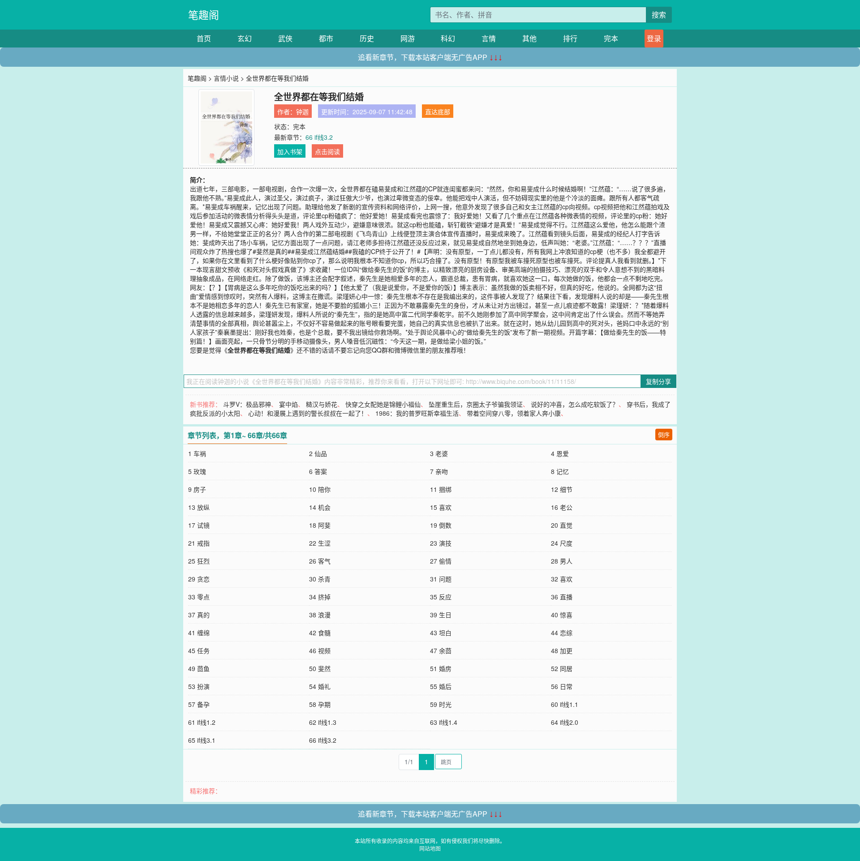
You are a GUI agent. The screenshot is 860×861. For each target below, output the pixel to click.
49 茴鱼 (199, 668)
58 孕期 (320, 704)
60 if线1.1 (564, 704)
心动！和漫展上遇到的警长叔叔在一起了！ (307, 413)
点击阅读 (327, 151)
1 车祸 (197, 453)
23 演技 (441, 542)
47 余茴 (441, 650)
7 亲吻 (439, 471)
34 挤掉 (320, 596)
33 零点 (199, 596)
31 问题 (441, 578)
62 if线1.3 (322, 722)
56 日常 (561, 686)
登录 (654, 38)
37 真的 (199, 614)
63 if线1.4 (443, 722)
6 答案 (318, 471)
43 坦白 (441, 632)
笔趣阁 (203, 14)
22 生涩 (320, 542)
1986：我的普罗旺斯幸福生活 (417, 413)
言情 (489, 38)
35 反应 (441, 596)
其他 (529, 38)
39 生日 (441, 614)
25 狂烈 (199, 560)
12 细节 (561, 489)
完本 (611, 38)
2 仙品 (318, 453)
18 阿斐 (320, 525)
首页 (204, 38)
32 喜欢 (561, 578)
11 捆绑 (441, 489)
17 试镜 (199, 525)
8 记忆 (560, 471)
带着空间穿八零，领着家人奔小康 (514, 413)
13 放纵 (199, 507)
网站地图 (430, 848)
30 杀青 (320, 578)
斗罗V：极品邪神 (247, 404)
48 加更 (561, 650)
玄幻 (244, 38)
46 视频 (320, 650)
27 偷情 (441, 560)
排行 (570, 38)
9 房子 (197, 489)
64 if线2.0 (564, 722)
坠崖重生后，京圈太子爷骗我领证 (476, 404)
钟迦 (302, 111)
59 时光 (441, 704)
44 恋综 (561, 632)
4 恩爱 (560, 453)
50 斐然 (320, 668)
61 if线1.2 (201, 722)
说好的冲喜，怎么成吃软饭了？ (575, 404)
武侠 (285, 38)
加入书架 (289, 151)
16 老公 (561, 507)
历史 (367, 38)
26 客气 (320, 560)
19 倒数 (441, 525)
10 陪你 (320, 489)
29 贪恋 (199, 578)
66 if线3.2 (319, 137)
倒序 (664, 434)
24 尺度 (561, 542)
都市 (326, 38)
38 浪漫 (320, 614)
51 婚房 (441, 668)
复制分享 (658, 381)
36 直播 (561, 596)
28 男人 (561, 560)
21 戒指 (199, 542)
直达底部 (437, 111)
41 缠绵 (199, 632)
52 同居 (561, 668)
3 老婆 (439, 453)
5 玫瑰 (197, 471)
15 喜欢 (441, 507)
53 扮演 (199, 686)
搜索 (659, 14)
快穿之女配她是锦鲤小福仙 (383, 404)
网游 (407, 38)
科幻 (448, 38)
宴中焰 (288, 404)
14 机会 (320, 507)
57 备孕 (199, 704)
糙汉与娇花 (321, 404)
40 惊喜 (561, 614)
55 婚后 (441, 686)
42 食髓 (320, 632)
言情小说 (226, 77)
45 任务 (199, 650)
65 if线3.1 (201, 740)
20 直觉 (561, 525)
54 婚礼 (320, 686)
